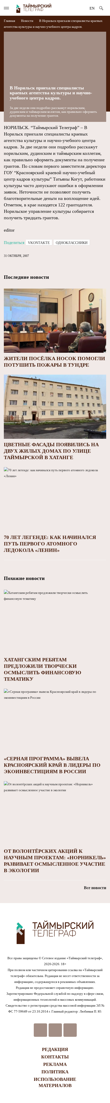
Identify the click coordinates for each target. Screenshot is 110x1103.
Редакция (55, 1049)
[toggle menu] (6, 8)
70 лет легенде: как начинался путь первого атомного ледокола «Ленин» (50, 543)
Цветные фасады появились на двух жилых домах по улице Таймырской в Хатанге (51, 451)
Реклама (55, 1064)
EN (92, 8)
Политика (55, 1071)
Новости (27, 21)
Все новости (95, 888)
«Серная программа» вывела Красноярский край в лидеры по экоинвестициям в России (52, 765)
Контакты (55, 1056)
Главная (10, 21)
